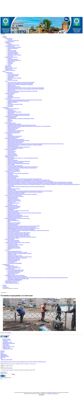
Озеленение (10, 204)
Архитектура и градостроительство (12, 171)
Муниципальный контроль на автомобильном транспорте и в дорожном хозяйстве (25, 144)
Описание (10, 43)
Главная (4, 36)
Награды (9, 249)
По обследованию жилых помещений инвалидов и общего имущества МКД (23, 226)
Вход (1, 358)
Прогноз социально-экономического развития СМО (18, 163)
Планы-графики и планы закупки (15, 136)
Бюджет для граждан (12, 153)
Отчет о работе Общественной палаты (16, 269)
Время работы (11, 76)
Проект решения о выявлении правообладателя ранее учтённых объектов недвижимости (26, 186)
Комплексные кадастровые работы (15, 215)
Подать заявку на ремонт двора (14, 60)
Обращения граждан (9, 265)
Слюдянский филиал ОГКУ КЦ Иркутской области (18, 100)
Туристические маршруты (13, 52)
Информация (10, 96)
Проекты (9, 119)
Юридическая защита (9, 239)
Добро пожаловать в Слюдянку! (14, 47)
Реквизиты (10, 78)
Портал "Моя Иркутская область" (12, 283)
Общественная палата (9, 268)
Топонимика (10, 174)
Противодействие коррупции (14, 86)
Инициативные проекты (13, 197)
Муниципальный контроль (11, 138)
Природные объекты (12, 50)
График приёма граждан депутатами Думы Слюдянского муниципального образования (26, 87)
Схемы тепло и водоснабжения (14, 222)
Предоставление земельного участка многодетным (18, 210)
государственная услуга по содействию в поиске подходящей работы (22, 167)
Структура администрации (13, 74)
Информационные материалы (14, 258)
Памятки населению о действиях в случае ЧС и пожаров (19, 253)
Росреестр (10, 103)
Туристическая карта (12, 51)
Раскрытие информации (13, 224)
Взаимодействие (6, 264)
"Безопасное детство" (12, 254)
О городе (5, 37)
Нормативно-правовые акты (14, 260)
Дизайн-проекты (11, 61)
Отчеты (9, 121)
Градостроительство (12, 177)
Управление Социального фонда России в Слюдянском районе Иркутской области (25, 99)
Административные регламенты (14, 123)
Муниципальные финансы (10, 149)
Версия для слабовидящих (6, 359)
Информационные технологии (14, 247)
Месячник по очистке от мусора (14, 200)
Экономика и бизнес (9, 156)
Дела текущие (8, 65)
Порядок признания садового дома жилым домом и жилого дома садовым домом (25, 178)
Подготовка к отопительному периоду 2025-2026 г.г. (19, 233)
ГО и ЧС (7, 250)
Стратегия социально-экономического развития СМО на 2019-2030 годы (23, 166)
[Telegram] (8, 336)
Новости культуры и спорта (11, 68)
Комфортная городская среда (11, 57)
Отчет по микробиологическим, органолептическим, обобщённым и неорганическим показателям (28, 230)
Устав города (10, 109)
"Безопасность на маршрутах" (14, 170)
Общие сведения (8, 38)
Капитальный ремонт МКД (13, 220)
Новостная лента (8, 69)
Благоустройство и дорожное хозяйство (13, 195)
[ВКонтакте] (1, 336)
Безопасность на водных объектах (15, 255)
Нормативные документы (13, 273)
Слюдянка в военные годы (13, 40)
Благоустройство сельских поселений (15, 196)
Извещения (10, 134)
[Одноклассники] (3, 336)
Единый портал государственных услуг (16, 130)
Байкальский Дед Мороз (13, 53)
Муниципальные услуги (10, 122)
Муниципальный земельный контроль (16, 139)
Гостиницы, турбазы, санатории (14, 54)
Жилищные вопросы (12, 219)
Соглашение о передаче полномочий (15, 244)
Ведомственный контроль (13, 145)
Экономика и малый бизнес (13, 168)
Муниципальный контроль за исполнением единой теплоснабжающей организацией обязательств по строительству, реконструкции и (36, 143)
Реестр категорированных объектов (15, 148)
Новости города (8, 66)
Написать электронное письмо (14, 267)
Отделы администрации (13, 75)
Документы (10, 63)
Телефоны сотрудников (12, 80)
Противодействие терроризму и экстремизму (17, 257)
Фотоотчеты (10, 62)
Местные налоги (11, 152)
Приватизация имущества (13, 211)
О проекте (10, 58)
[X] (6, 336)
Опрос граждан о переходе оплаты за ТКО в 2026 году (19, 235)
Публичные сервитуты (12, 208)
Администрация (8, 72)
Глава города (10, 73)
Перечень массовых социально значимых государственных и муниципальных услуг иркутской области (29, 126)
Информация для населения (13, 223)
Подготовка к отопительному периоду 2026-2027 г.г (18, 234)
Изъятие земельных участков (14, 213)
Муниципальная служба (13, 245)
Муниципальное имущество (14, 207)
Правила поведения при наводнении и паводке (17, 252)
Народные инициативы (13, 160)
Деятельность (6, 107)
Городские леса (11, 172)
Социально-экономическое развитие (15, 165)
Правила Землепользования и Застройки (16, 193)
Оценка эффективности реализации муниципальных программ (21, 118)
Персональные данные (12, 243)
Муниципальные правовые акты (12, 108)
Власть (4, 71)
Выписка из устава (12, 85)
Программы (10, 120)
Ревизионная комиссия (10, 93)
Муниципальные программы (11, 116)
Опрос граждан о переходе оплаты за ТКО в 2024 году (19, 232)
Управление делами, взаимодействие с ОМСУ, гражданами (17, 242)
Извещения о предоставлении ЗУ (15, 217)
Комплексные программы (13, 176)
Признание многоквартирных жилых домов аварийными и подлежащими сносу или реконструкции (29, 179)
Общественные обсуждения (13, 231)
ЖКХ (9, 221)
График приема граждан (13, 266)
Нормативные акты (12, 117)
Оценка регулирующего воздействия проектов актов (19, 114)
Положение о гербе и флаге (13, 44)
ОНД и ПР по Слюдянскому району (15, 104)
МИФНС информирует (12, 102)
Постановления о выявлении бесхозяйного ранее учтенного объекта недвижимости (25, 191)
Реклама (9, 187)
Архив (9, 64)
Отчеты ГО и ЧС (11, 262)
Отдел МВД (10, 105)
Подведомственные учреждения (14, 77)
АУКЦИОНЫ (11, 209)
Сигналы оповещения (12, 261)
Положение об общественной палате (15, 270)
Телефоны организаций (10, 70)
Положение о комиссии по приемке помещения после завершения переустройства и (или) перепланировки (30, 190)
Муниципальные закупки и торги (12, 132)
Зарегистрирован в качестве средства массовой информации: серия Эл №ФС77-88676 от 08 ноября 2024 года (23, 361)
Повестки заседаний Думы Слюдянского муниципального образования (22, 91)
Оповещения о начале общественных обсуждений (18, 216)
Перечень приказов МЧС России (14, 251)
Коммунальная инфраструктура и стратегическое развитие (17, 218)
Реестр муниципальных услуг (14, 127)
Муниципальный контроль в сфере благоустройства (18, 140)
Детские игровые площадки (13, 202)
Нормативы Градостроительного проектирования (18, 173)
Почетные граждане (9, 41)
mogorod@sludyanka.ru (8, 367)
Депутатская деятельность (13, 92)
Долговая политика (12, 151)
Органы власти (8, 98)
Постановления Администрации (14, 111)
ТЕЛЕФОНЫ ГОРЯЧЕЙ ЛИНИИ (15, 279)
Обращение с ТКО (11, 201)
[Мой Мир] (4, 336)
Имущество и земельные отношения (12, 206)
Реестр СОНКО (11, 164)
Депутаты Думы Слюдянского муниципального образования (20, 83)
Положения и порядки (12, 154)
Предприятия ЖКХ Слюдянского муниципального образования (21, 229)
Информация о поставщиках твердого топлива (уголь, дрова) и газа (22, 227)
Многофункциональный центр (14, 131)
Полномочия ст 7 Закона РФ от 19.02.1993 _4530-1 (18, 278)
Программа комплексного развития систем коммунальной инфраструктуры (23, 228)
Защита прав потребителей (13, 240)
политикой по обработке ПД (53, 393)
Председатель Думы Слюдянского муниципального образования (21, 82)
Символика (7, 42)
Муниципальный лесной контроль (15, 142)
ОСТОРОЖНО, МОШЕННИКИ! (15, 263)
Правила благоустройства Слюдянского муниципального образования (22, 194)
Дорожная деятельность (13, 198)
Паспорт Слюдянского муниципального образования (19, 161)
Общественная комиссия (13, 59)
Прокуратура (10, 106)
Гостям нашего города (10, 46)
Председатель (10, 94)
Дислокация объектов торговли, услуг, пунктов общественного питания (23, 157)
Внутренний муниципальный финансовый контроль (19, 147)
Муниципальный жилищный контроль (16, 141)
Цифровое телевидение (12, 205)
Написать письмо (11, 89)
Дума (6, 81)
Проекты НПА (11, 112)
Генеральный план (11, 110)
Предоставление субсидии (13, 238)
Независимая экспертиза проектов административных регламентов (22, 125)
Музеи (9, 49)
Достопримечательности (13, 48)
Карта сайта (2, 357)
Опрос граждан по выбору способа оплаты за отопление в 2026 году (22, 236)
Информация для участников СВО (12, 280)
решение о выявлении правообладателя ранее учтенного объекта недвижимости (24, 212)
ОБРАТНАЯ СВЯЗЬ (4, 356)
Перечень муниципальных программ (15, 162)
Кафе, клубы (10, 55)
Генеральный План (12, 189)
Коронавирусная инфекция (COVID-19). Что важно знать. (20, 256)
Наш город (10, 39)
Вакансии (2, 350)
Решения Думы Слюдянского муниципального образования (20, 84)
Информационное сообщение (14, 188)
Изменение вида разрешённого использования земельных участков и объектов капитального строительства (30, 181)
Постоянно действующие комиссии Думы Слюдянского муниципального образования (26, 88)
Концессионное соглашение (13, 137)
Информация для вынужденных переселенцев (15, 275)
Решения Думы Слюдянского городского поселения (18, 115)
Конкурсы (10, 133)
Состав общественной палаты (14, 272)
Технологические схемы (13, 128)
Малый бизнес (11, 159)
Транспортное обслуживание (14, 199)
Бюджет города (11, 150)
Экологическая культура (13, 175)
